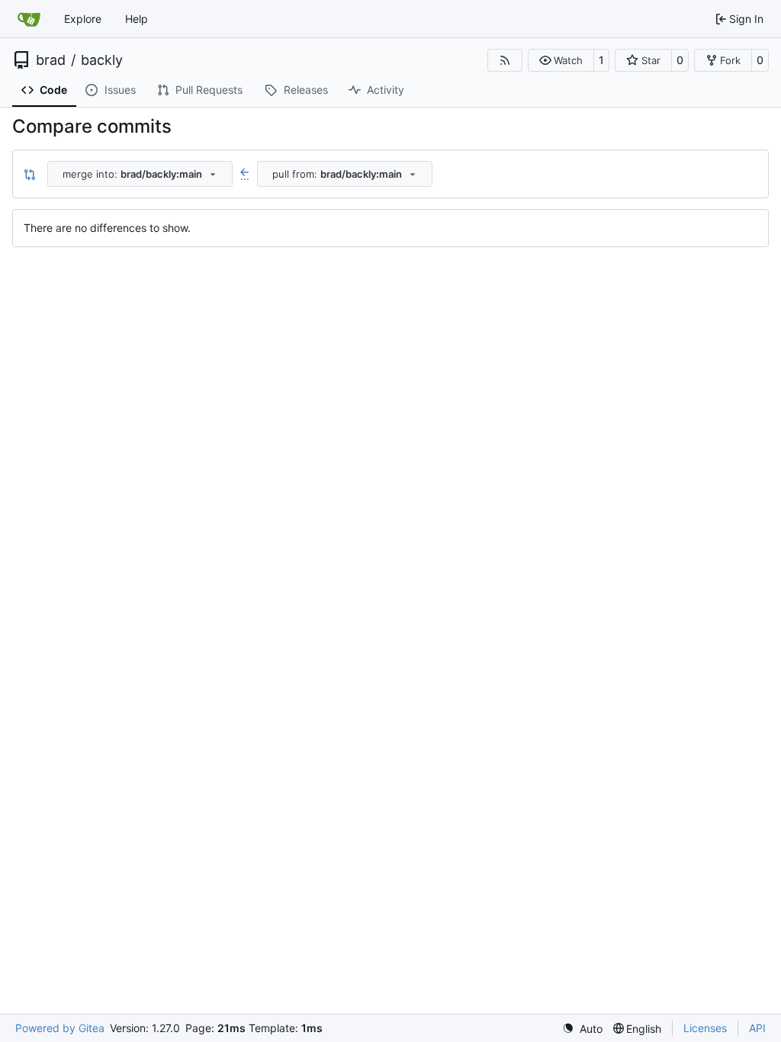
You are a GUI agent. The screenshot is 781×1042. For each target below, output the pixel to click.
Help (136, 18)
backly (102, 60)
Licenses (705, 1027)
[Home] (29, 19)
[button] (561, 60)
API (757, 1027)
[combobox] (140, 174)
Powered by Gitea (59, 1027)
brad (51, 60)
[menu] (582, 1028)
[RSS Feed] (504, 60)
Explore (82, 18)
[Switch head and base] (30, 174)
